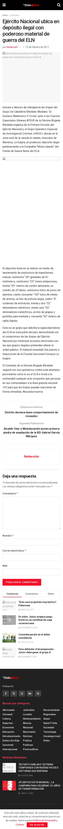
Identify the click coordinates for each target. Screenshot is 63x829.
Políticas (28, 745)
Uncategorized (51, 736)
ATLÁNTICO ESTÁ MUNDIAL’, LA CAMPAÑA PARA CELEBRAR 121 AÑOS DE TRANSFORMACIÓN (39, 785)
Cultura (7, 718)
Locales (27, 714)
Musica (27, 723)
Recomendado (51, 710)
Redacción (12, 47)
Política (27, 740)
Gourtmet (8, 745)
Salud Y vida (50, 723)
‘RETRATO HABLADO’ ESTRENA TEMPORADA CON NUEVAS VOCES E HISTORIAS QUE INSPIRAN (38, 767)
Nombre (8, 535)
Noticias (27, 736)
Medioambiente (32, 718)
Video (46, 740)
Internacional (10, 749)
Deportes (8, 723)
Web (5, 565)
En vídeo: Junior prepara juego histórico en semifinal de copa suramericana (35, 620)
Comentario (10, 493)
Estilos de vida (11, 740)
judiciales (14, 15)
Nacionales (29, 732)
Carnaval (7, 714)
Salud (46, 718)
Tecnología (49, 732)
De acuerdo (37, 824)
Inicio (5, 15)
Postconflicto (30, 749)
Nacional (28, 727)
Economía (8, 727)
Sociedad (48, 727)
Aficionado (9, 710)
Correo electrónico (14, 550)
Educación (8, 732)
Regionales (49, 714)
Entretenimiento (11, 736)
